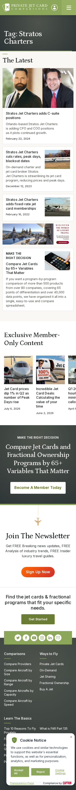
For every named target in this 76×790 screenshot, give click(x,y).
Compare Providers (17, 664)
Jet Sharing (48, 676)
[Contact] (58, 637)
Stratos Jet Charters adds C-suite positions (32, 115)
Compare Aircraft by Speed (18, 702)
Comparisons (14, 654)
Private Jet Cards (52, 664)
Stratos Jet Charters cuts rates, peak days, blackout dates (23, 156)
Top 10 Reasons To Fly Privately (20, 730)
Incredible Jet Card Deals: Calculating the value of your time (48, 397)
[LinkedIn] (50, 637)
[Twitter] (18, 637)
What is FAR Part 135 (54, 728)
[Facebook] (26, 637)
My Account (54, 7)
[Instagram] (42, 637)
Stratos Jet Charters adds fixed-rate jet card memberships (22, 203)
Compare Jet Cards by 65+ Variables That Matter (22, 268)
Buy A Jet (46, 689)
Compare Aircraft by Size (18, 672)
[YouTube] (34, 637)
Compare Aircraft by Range (18, 682)
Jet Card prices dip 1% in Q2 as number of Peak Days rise (17, 395)
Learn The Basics (17, 718)
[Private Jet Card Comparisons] (24, 7)
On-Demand (48, 670)
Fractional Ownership (54, 683)
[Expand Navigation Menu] (69, 7)
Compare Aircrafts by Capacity (19, 692)
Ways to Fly (49, 654)
